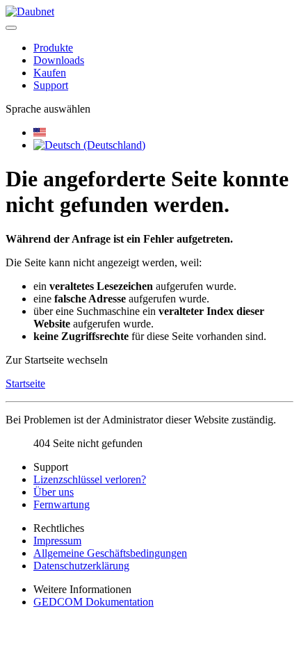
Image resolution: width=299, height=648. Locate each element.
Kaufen (49, 73)
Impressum (57, 540)
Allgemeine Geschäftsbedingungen (110, 553)
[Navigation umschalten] (11, 28)
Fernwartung (61, 504)
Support (50, 85)
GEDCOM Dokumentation (93, 602)
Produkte (53, 48)
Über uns (53, 492)
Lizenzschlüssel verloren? (89, 479)
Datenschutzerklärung (81, 566)
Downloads (58, 60)
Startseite (25, 383)
